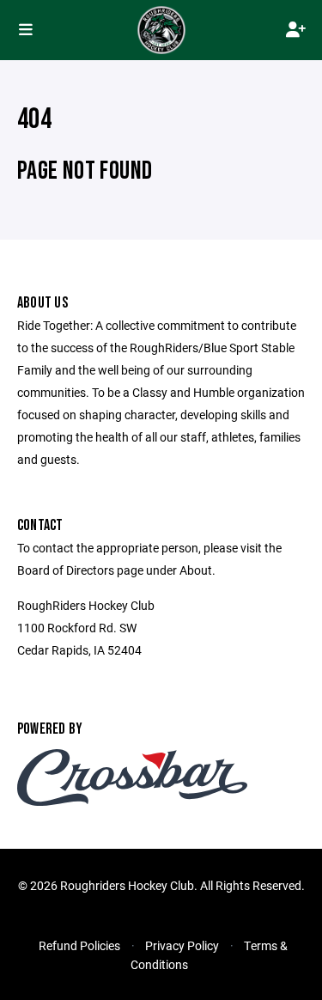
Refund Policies (79, 945)
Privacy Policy (182, 945)
